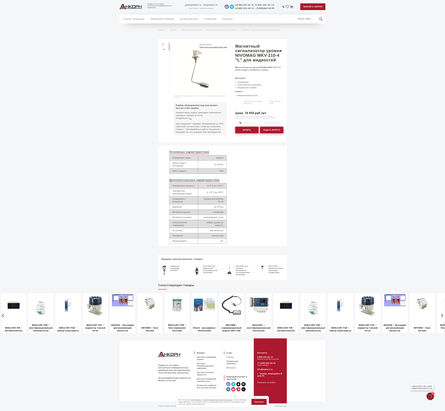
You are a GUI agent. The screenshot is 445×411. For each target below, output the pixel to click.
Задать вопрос (271, 130)
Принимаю (259, 402)
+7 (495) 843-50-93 (266, 363)
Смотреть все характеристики (213, 47)
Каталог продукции (134, 19)
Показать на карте (266, 382)
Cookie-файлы (196, 400)
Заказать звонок (313, 7)
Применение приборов (162, 19)
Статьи (229, 357)
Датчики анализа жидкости (205, 373)
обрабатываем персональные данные (217, 400)
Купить (247, 130)
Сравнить (248, 123)
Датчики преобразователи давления (205, 365)
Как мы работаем (189, 19)
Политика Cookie (281, 406)
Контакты (227, 19)
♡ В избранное (271, 123)
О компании (210, 19)
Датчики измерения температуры (206, 380)
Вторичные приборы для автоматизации (207, 386)
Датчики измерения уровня (206, 358)
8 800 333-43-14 (265, 357)
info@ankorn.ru (183, 118)
